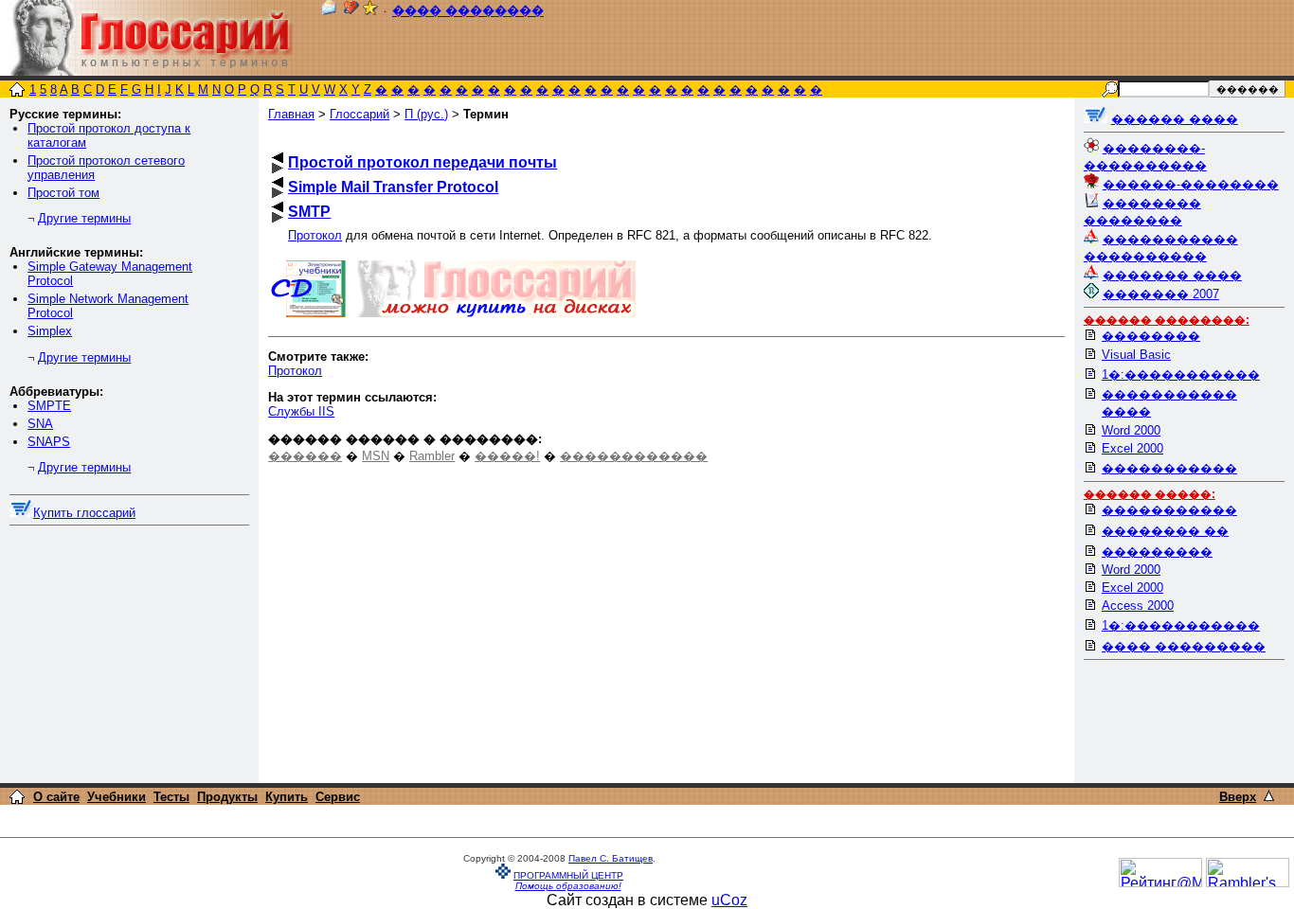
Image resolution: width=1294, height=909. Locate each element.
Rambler (432, 456)
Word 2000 (1131, 430)
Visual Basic (1136, 355)
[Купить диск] (21, 513)
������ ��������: (1166, 320)
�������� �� (1165, 531)
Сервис (337, 797)
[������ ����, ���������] (1095, 119)
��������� (1157, 551)
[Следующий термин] (277, 168)
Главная (291, 114)
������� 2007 (1161, 294)
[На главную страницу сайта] (17, 91)
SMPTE (49, 406)
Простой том (63, 193)
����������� (1169, 468)
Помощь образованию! (568, 886)
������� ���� (1172, 275)
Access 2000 (1138, 605)
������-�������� (1191, 184)
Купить (286, 797)
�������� (1151, 336)
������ (305, 456)
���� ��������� (1184, 646)
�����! (507, 456)
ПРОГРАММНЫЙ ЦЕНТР (568, 875)
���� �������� (468, 11)
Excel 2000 (1132, 448)
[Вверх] (1269, 796)
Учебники (116, 797)
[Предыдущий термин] (277, 158)
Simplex (49, 331)
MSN (375, 456)
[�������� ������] (328, 11)
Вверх (1237, 797)
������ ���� (1174, 119)
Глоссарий (359, 114)
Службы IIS (301, 411)
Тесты (171, 797)
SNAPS (48, 442)
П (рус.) (426, 114)
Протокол (315, 235)
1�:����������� (1181, 374)
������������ (634, 456)
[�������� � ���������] (370, 11)
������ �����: (1149, 494)
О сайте (56, 797)
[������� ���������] (351, 11)
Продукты (227, 797)
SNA (40, 424)
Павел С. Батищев (610, 858)
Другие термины (84, 218)
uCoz (729, 900)
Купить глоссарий (84, 513)
